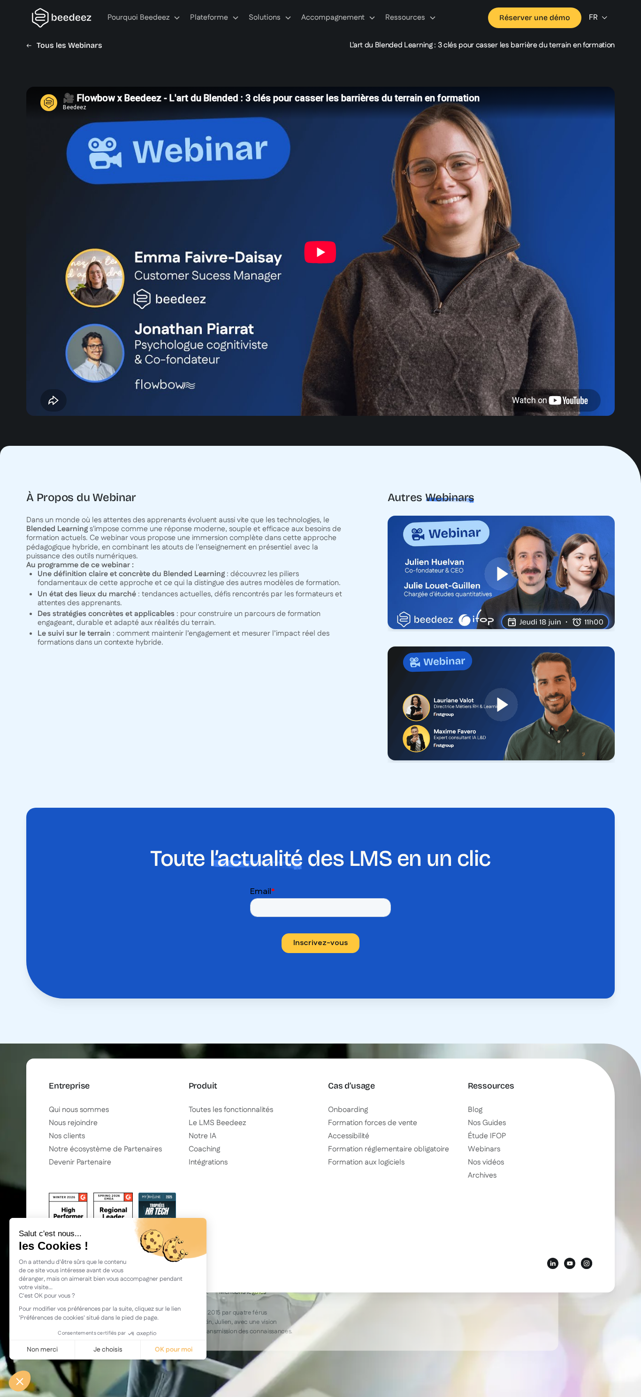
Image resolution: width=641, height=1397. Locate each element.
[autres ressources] (501, 572)
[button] (144, 18)
